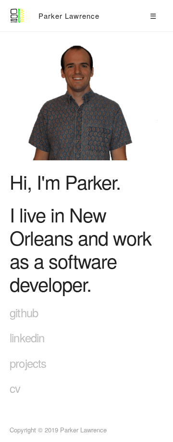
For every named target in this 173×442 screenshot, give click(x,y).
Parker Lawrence (68, 16)
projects (28, 362)
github (24, 312)
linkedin (27, 337)
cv (15, 387)
